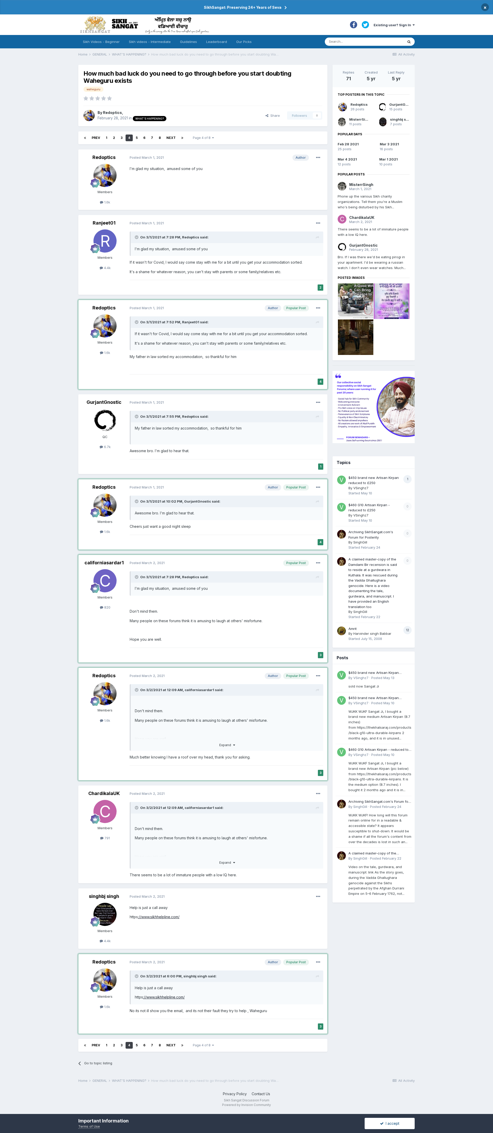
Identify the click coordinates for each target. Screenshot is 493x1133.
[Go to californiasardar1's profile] (105, 580)
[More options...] (318, 158)
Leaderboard (216, 42)
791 (106, 838)
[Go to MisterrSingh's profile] (342, 122)
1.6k (106, 202)
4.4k (107, 268)
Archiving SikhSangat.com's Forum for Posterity (379, 801)
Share (274, 115)
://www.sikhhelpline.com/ (158, 917)
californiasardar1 (104, 562)
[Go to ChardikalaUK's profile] (105, 811)
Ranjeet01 (104, 223)
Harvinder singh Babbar (372, 633)
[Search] (409, 42)
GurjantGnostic (104, 402)
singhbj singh (104, 896)
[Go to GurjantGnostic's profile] (105, 420)
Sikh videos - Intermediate (150, 42)
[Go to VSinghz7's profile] (341, 480)
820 (106, 607)
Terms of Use (89, 1126)
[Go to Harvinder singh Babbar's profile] (341, 631)
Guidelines (188, 42)
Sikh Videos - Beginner (101, 42)
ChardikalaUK (104, 793)
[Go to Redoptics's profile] (89, 115)
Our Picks (244, 42)
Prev (96, 138)
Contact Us (261, 1094)
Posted (147, 157)
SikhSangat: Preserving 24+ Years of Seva (242, 7)
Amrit (352, 629)
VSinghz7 (360, 488)
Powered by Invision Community (246, 1105)
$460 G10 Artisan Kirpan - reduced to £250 (378, 749)
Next (171, 138)
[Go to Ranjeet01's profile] (105, 241)
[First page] (85, 138)
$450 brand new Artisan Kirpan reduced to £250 (373, 673)
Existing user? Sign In (393, 25)
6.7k (107, 447)
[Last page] (182, 138)
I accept (391, 1123)
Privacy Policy (235, 1094)
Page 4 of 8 (202, 138)
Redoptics (112, 112)
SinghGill (360, 542)
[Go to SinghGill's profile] (341, 534)
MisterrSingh (360, 119)
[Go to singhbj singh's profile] (105, 914)
